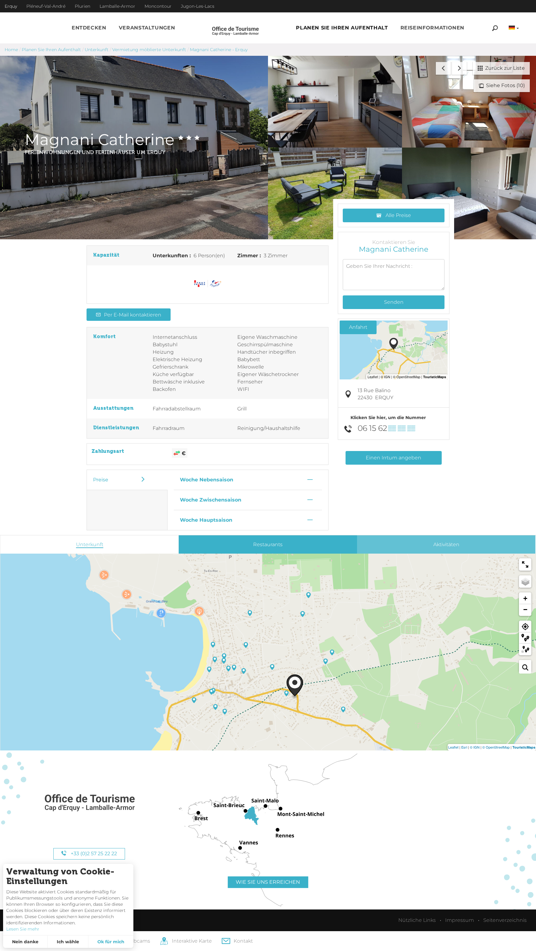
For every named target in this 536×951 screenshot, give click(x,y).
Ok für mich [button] (110, 941)
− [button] (525, 609)
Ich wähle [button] (68, 941)
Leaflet (453, 747)
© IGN (475, 747)
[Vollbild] (525, 564)
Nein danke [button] (25, 941)
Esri (464, 747)
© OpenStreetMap (496, 747)
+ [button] (525, 598)
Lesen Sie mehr (22, 929)
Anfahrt (358, 327)
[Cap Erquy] (89, 803)
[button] (89, 28)
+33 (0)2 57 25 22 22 (93, 853)
